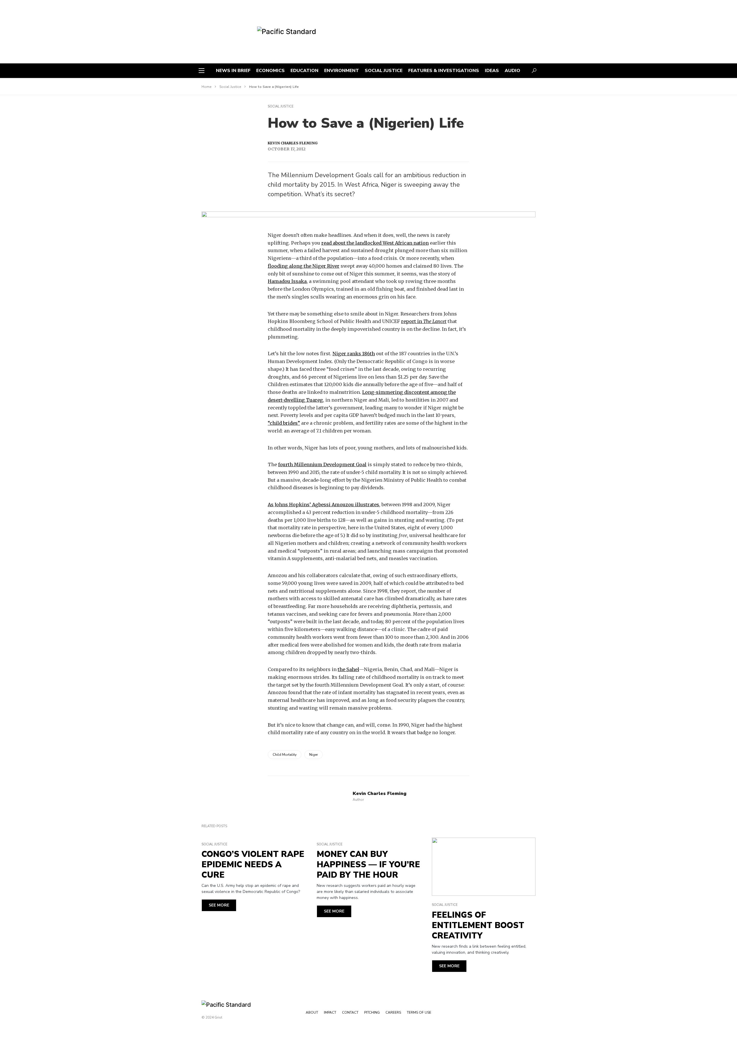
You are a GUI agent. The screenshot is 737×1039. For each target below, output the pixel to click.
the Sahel (348, 669)
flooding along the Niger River (303, 266)
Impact (330, 1012)
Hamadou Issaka (287, 281)
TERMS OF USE (419, 1012)
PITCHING (372, 1012)
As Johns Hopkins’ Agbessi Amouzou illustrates (323, 504)
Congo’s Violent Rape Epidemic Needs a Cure (253, 864)
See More (219, 905)
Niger (313, 754)
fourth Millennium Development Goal (322, 464)
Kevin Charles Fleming (293, 143)
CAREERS (393, 1012)
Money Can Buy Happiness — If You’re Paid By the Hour (368, 864)
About (312, 1012)
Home (206, 86)
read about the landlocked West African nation (375, 243)
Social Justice (230, 86)
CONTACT (350, 1012)
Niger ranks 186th (354, 353)
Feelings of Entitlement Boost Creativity (478, 925)
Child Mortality (285, 754)
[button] (201, 70)
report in (424, 321)
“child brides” (284, 423)
